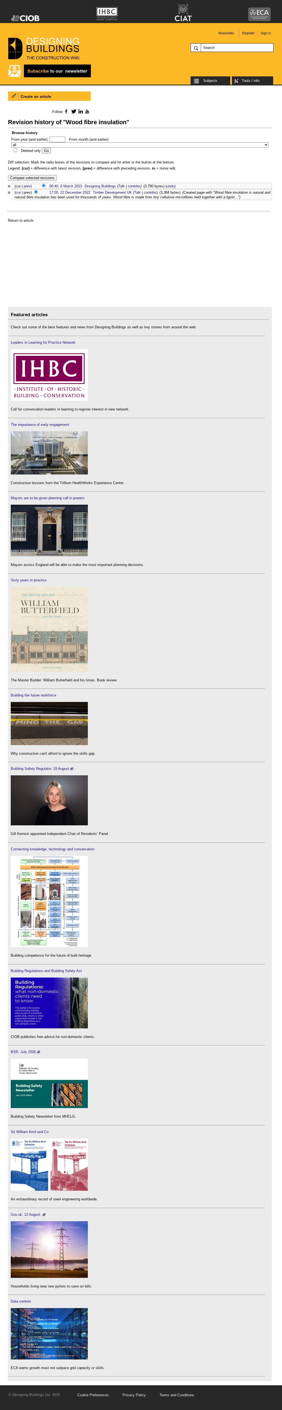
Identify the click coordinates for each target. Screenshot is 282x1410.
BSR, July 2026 (23, 1052)
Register (248, 33)
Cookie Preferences (93, 1395)
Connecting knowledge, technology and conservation (52, 849)
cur (18, 192)
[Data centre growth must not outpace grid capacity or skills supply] (49, 1358)
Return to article (20, 220)
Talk (121, 186)
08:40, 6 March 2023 (65, 186)
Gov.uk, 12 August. (26, 1214)
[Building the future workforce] (49, 744)
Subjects (210, 81)
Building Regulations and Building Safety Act (46, 971)
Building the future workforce (33, 695)
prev (27, 186)
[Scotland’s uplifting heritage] (49, 1189)
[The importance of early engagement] (49, 473)
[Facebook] (66, 111)
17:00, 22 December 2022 (69, 192)
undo (170, 186)
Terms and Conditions (176, 1395)
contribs (134, 186)
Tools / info (250, 81)
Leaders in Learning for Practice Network (43, 342)
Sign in (266, 33)
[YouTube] (86, 111)
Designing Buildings (100, 186)
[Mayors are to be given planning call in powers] (49, 555)
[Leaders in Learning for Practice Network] (49, 400)
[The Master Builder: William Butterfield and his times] (49, 670)
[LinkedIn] (79, 111)
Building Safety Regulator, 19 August (40, 769)
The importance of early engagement (40, 425)
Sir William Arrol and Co (29, 1132)
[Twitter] (72, 111)
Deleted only (31, 151)
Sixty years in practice (29, 580)
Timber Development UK (112, 192)
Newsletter (226, 33)
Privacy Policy (134, 1395)
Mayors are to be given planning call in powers (48, 498)
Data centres (21, 1301)
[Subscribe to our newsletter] (49, 76)
